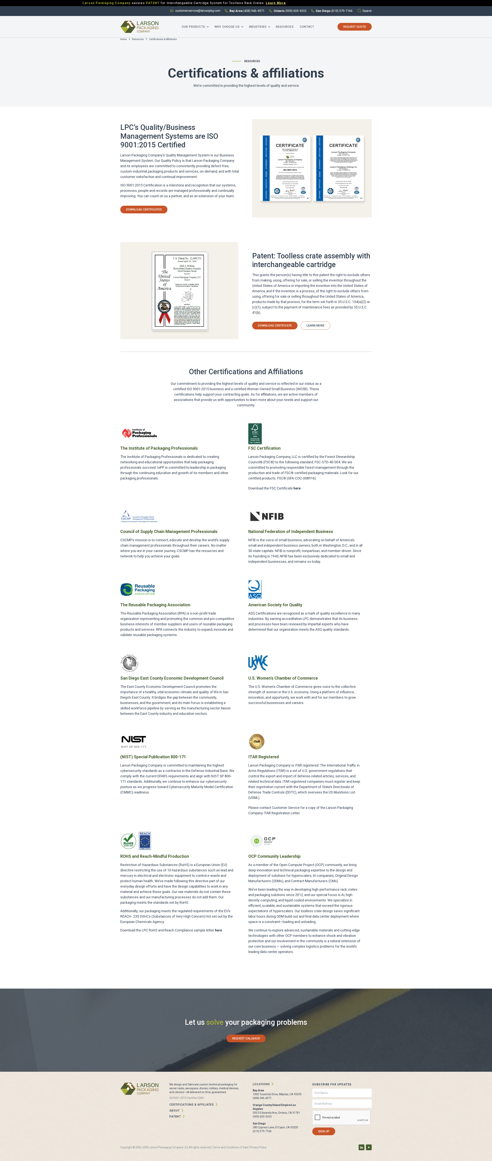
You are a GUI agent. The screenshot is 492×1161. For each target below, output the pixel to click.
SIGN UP (323, 1131)
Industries (258, 26)
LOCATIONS (261, 1084)
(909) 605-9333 (262, 1116)
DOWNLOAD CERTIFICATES (144, 209)
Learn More (276, 3)
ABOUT (174, 1110)
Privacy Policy (258, 1147)
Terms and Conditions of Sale (230, 1147)
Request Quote (354, 26)
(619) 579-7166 (262, 1131)
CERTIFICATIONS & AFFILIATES (191, 1104)
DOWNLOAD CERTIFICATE (275, 325)
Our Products (193, 26)
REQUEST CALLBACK (246, 1038)
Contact (307, 26)
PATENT (175, 1116)
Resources (285, 26)
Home (123, 39)
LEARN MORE (315, 325)
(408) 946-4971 (262, 1098)
